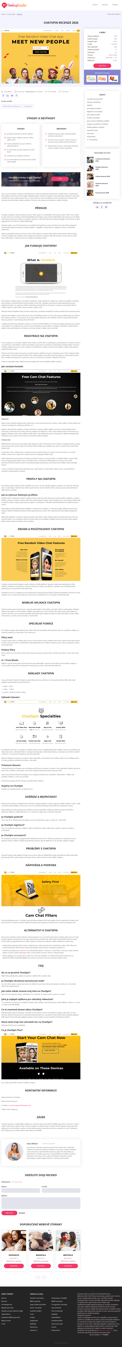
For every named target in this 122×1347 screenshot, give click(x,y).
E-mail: (44, 1186)
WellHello (33, 1324)
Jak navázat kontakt (93, 115)
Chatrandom (55, 1330)
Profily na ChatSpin (93, 118)
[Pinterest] (16, 95)
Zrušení (22, 1213)
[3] (17, 1182)
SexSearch (33, 1330)
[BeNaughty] (113, 78)
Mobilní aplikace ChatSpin (95, 127)
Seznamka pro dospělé (59, 1298)
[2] (15, 1182)
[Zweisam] (90, 184)
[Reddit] (97, 207)
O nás (3, 1324)
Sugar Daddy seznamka (38, 1304)
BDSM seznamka (57, 1301)
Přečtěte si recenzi (14, 1261)
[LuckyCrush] (90, 160)
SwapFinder (34, 1321)
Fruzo (32, 1314)
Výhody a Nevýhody (93, 102)
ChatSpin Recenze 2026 (95, 99)
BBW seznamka (35, 1301)
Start (60, 179)
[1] (13, 1182)
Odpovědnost (6, 1314)
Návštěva (102, 66)
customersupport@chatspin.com (19, 1105)
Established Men (57, 1321)
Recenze (105, 5)
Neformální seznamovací (11, 106)
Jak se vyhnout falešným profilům (98, 121)
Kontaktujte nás (6, 1304)
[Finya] (90, 193)
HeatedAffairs (56, 1317)
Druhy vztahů (6, 101)
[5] (21, 1182)
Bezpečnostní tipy (7, 1308)
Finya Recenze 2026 (102, 193)
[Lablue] (90, 176)
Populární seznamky (37, 1298)
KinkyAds (54, 1314)
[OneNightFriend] (91, 78)
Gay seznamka (56, 1308)
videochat (23, 951)
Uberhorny (33, 1327)
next (44, 1277)
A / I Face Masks (92, 140)
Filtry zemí (90, 133)
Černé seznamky (57, 1311)
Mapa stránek (6, 1321)
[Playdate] (90, 168)
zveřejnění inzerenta (105, 1330)
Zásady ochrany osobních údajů (12, 1311)
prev (37, 1277)
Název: (4, 1186)
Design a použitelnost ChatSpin (97, 124)
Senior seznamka (35, 1308)
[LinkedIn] (7, 95)
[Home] (14, 5)
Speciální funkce (92, 130)
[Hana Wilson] (14, 1151)
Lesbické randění (35, 1311)
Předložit (9, 1213)
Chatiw (32, 1317)
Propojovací (28, 106)
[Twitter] (12, 95)
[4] (19, 1182)
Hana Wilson (32, 1143)
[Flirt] (102, 78)
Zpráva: (4, 1196)
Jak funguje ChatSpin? (94, 108)
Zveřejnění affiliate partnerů (10, 1317)
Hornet (53, 1327)
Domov (95, 5)
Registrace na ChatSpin (95, 112)
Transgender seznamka (59, 1304)
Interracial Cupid (57, 1324)
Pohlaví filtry (91, 137)
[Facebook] (3, 95)
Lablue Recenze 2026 (102, 176)
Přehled (89, 105)
